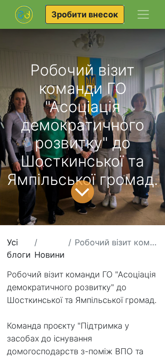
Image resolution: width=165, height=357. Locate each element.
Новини (49, 255)
